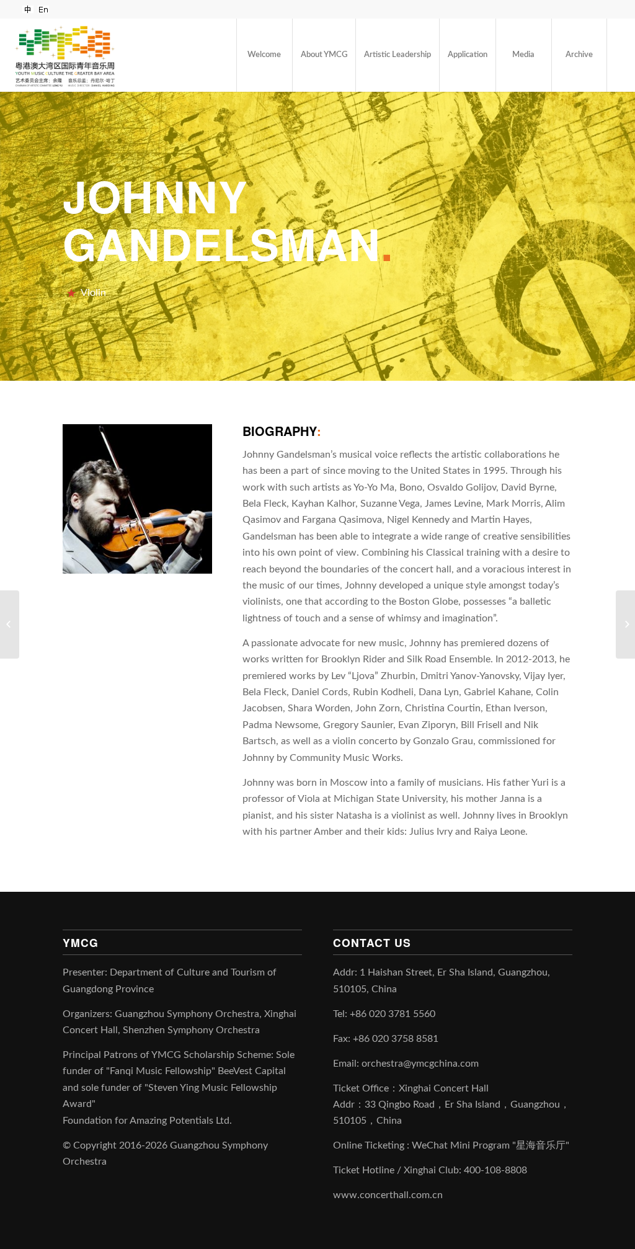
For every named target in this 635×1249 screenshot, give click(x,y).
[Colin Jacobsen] (9, 624)
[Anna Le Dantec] (625, 624)
